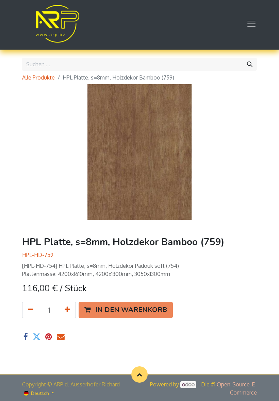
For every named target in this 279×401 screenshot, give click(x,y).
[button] (126, 310)
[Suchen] (250, 64)
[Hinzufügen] (67, 310)
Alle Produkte (38, 77)
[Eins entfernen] (30, 310)
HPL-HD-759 (37, 254)
